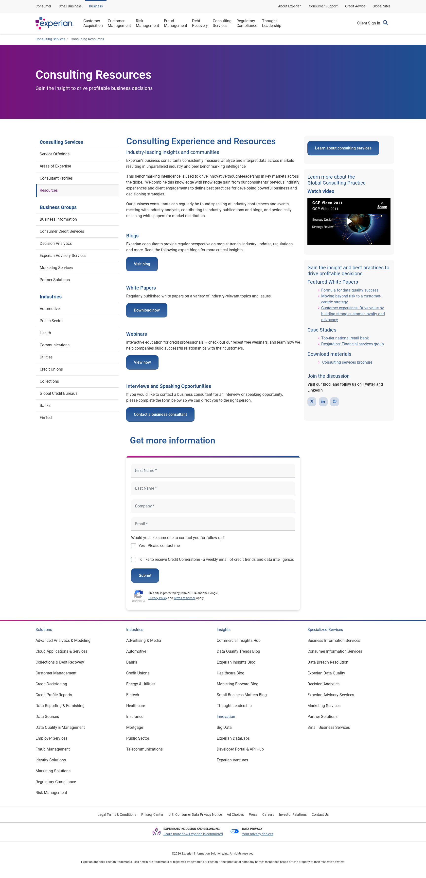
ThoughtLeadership (271, 23)
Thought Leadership (234, 705)
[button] (385, 23)
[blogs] (334, 401)
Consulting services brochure (347, 362)
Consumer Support (323, 6)
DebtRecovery (200, 23)
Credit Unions (51, 369)
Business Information (58, 219)
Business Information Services (333, 640)
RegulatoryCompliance (246, 23)
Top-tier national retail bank (345, 338)
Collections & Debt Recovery (60, 662)
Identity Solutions (51, 760)
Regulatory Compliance (56, 781)
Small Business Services (328, 727)
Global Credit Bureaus (58, 393)
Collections (49, 381)
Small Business (70, 6)
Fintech (132, 694)
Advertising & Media (143, 640)
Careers (268, 814)
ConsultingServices (222, 23)
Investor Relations (293, 814)
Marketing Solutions (53, 771)
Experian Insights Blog (236, 662)
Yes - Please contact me (159, 545)
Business (96, 6)
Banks (45, 405)
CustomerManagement (119, 23)
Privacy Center (152, 814)
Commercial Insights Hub (239, 640)
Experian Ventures (232, 760)
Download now (147, 310)
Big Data (224, 727)
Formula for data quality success (349, 290)
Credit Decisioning (51, 684)
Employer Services (51, 738)
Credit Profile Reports (54, 694)
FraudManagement (175, 23)
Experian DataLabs (233, 738)
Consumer (43, 6)
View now (142, 362)
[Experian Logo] (54, 23)
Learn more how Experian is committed (193, 834)
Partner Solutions (55, 279)
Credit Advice (355, 6)
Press (253, 814)
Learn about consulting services (343, 148)
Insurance (134, 716)
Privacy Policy (157, 598)
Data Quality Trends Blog (238, 651)
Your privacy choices (257, 834)
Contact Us (320, 814)
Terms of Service (184, 598)
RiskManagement (147, 23)
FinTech (46, 417)
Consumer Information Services (334, 651)
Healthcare (135, 705)
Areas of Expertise (55, 166)
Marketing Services (56, 267)
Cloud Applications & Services (61, 651)
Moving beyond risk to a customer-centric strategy (351, 299)
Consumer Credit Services (62, 231)
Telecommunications (144, 749)
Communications (55, 345)
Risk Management (51, 792)
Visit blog (142, 264)
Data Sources (47, 716)
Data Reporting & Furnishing (60, 705)
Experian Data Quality (326, 673)
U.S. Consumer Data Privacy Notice (195, 814)
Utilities (46, 357)
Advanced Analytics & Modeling (63, 640)
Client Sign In (368, 23)
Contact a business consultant (160, 414)
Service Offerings (55, 154)
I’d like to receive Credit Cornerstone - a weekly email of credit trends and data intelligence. (216, 559)
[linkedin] (323, 401)
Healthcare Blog (230, 673)
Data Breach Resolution (327, 662)
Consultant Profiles (56, 178)
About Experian (290, 6)
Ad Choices (235, 814)
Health (45, 333)
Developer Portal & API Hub (240, 749)
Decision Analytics (56, 243)
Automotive (50, 308)
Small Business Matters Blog (242, 694)
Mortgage (134, 727)
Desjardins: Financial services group (352, 344)
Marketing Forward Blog (237, 684)
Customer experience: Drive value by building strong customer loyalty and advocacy (353, 314)
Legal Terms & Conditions (117, 814)
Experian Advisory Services (63, 255)
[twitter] (311, 401)
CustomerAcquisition (93, 23)
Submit (145, 575)
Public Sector (51, 320)
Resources (49, 190)
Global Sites (381, 6)
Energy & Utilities (140, 684)
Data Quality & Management (60, 727)
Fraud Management (53, 749)
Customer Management (56, 673)
